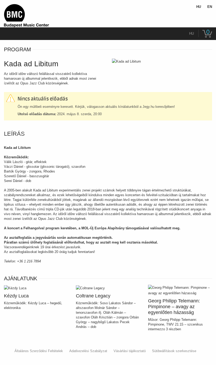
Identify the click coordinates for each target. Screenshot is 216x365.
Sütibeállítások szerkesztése (174, 351)
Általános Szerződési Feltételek (38, 351)
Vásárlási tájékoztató (130, 351)
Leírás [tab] (14, 134)
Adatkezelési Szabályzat (88, 351)
